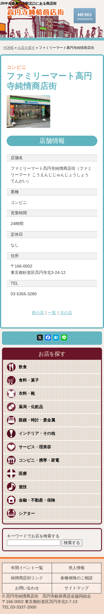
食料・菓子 (29, 380)
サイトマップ (76, 588)
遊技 (23, 487)
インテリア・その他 (37, 433)
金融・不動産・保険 (37, 500)
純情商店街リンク (27, 578)
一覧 (52, 313)
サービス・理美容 (35, 447)
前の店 (38, 313)
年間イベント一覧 (27, 568)
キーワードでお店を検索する (33, 536)
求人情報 (76, 568)
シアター (27, 513)
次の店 (66, 313)
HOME (8, 48)
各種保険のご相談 (76, 578)
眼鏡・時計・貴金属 (37, 420)
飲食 (23, 367)
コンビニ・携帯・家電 (39, 460)
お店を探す (26, 48)
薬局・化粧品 (31, 407)
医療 (23, 473)
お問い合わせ (27, 588)
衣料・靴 (27, 393)
